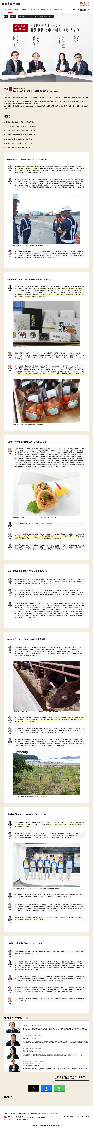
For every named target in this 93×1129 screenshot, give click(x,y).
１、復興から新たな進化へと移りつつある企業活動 (19, 122)
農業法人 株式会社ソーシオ (19, 796)
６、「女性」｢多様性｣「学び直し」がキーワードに (18, 143)
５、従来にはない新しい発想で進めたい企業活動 (18, 139)
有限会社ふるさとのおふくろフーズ (71, 651)
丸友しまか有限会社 (65, 181)
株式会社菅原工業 (42, 185)
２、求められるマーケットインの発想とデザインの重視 (20, 126)
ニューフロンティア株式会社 (64, 451)
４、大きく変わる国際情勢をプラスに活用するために (19, 135)
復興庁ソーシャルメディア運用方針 (83, 1116)
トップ (4, 10)
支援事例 (17, 10)
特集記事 (10, 10)
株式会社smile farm (45, 366)
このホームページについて (69, 1116)
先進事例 (24, 10)
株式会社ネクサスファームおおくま (55, 368)
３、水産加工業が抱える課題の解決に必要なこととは (19, 130)
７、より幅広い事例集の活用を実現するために (17, 148)
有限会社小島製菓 (71, 290)
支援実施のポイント (46, 10)
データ (30, 10)
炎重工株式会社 (38, 170)
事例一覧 (36, 10)
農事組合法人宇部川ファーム (30, 649)
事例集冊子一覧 (57, 10)
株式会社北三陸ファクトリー (49, 449)
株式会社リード (73, 168)
